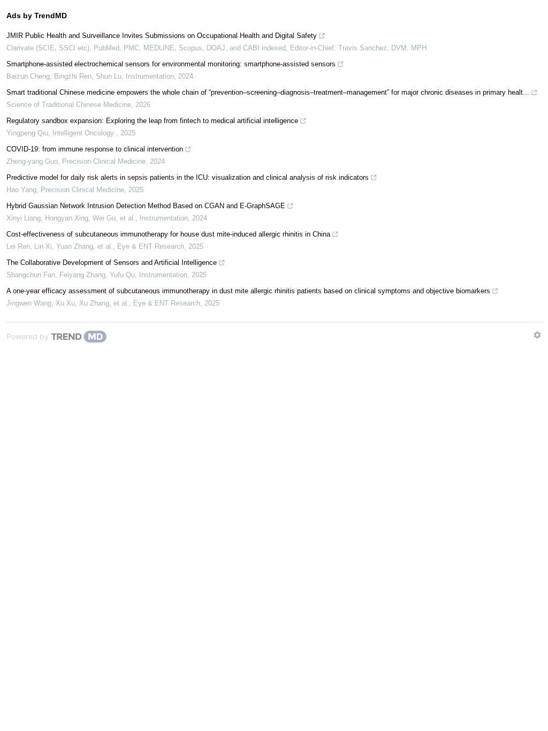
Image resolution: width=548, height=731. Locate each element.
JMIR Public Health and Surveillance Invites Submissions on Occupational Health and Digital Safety (161, 36)
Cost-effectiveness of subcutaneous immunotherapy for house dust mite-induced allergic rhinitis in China (168, 234)
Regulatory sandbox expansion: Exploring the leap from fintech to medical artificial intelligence (152, 121)
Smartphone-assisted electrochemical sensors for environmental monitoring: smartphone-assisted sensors (171, 64)
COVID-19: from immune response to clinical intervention (94, 149)
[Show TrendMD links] (537, 335)
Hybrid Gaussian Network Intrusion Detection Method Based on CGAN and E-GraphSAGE (145, 206)
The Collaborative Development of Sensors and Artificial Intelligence (111, 262)
